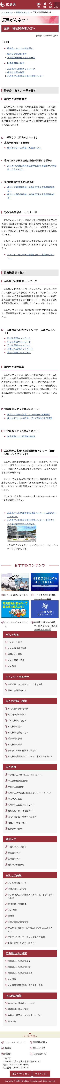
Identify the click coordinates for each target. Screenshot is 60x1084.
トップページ (7, 12)
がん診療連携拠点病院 (18, 780)
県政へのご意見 (39, 1048)
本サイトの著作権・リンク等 (21, 1003)
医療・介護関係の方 (17, 690)
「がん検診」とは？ (17, 720)
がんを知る (12, 634)
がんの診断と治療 (16, 660)
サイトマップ (41, 1073)
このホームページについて (14, 1042)
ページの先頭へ (30, 1036)
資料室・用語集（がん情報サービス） (25, 1015)
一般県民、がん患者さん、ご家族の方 (25, 684)
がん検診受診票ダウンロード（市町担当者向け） (30, 756)
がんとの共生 (14, 875)
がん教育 (12, 666)
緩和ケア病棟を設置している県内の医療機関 (28, 414)
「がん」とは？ (15, 642)
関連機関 (7, 1053)
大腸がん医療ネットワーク (20, 349)
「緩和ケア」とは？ (17, 846)
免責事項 (7, 1048)
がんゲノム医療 (15, 798)
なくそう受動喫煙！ (17, 714)
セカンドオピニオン (17, 822)
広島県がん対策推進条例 (19, 961)
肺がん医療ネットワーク (19, 338)
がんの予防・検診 (16, 701)
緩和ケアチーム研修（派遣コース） (24, 147)
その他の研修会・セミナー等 (21, 57)
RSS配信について (39, 1053)
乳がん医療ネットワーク (19, 341)
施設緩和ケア (14, 852)
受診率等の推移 (15, 738)
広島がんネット (22, 12)
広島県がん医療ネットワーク (21, 68)
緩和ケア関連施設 (15, 72)
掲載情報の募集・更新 (18, 1009)
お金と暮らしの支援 (17, 888)
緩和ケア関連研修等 (17, 53)
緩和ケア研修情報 (16, 864)
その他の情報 (14, 995)
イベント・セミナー (17, 676)
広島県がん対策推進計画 (19, 967)
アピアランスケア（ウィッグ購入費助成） (27, 937)
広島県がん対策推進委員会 (20, 973)
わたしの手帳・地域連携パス (21, 810)
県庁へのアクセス (21, 1073)
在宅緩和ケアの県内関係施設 (21, 436)
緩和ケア (11, 839)
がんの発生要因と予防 (18, 708)
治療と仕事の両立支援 (18, 921)
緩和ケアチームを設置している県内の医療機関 (29, 418)
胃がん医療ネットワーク (19, 352)
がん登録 (12, 979)
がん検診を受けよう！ (18, 732)
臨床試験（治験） (16, 828)
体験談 (11, 915)
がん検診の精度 (15, 744)
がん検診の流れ (15, 726)
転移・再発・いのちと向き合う (22, 943)
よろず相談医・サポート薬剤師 (22, 816)
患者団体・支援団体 (17, 903)
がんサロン (13, 909)
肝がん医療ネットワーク (19, 345)
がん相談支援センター (18, 882)
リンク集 (12, 1021)
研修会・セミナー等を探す (20, 48)
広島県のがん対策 (16, 953)
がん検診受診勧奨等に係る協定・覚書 (25, 985)
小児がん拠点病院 (16, 786)
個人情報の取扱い (40, 1042)
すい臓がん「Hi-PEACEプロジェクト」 (25, 774)
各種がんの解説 (15, 654)
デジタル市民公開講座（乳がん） (23, 750)
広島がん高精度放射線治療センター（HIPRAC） (30, 792)
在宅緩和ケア (14, 858)
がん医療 (11, 767)
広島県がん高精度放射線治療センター (25, 76)
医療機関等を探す (15, 63)
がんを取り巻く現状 (17, 648)
